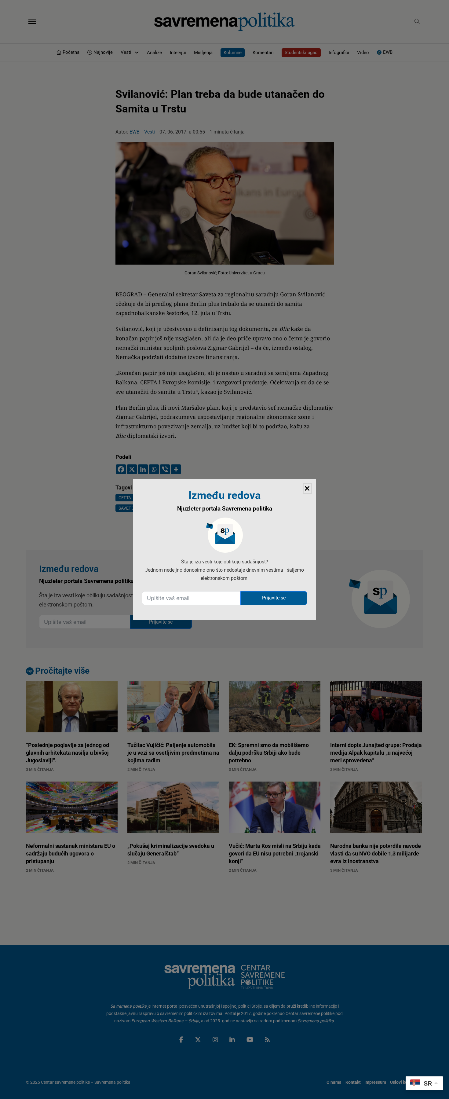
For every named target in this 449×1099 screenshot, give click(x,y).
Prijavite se (274, 598)
